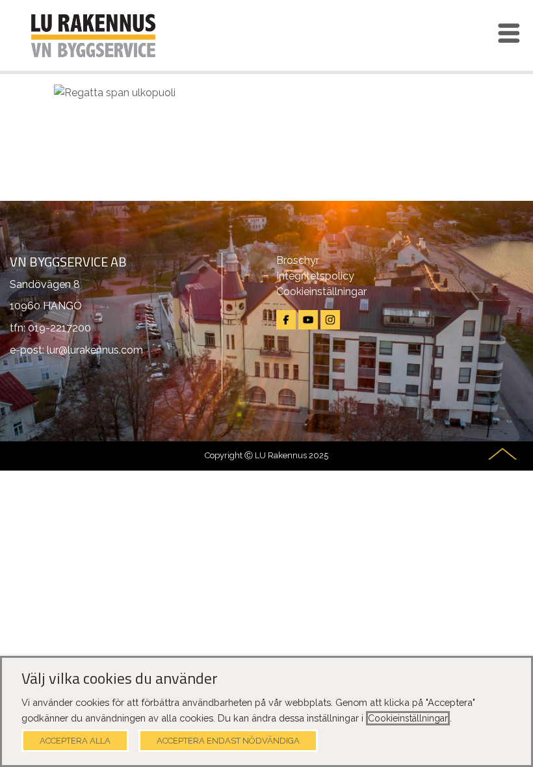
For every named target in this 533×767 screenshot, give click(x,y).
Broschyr (297, 260)
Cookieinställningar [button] (408, 718)
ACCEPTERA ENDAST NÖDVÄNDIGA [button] (228, 741)
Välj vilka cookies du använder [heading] (119, 679)
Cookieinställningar (321, 291)
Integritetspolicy (315, 276)
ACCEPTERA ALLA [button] (75, 741)
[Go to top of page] (502, 454)
